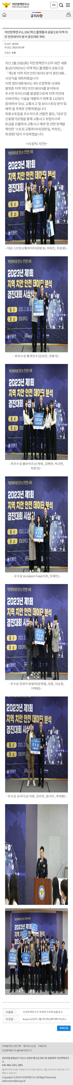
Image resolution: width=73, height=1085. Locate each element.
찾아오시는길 (29, 1046)
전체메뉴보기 (68, 5)
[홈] (4, 14)
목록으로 (64, 1028)
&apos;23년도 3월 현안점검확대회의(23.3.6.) (46, 1019)
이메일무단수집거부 (11, 1046)
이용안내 (42, 1046)
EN (53, 5)
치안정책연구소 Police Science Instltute (16, 5)
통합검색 (61, 5)
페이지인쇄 (68, 14)
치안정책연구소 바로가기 (17, 1050)
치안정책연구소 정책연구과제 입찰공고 (43, 1012)
